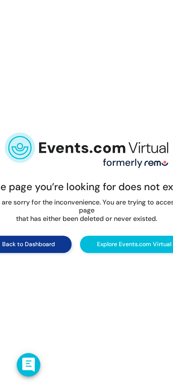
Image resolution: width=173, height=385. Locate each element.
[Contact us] (28, 365)
